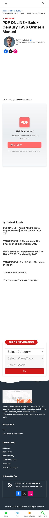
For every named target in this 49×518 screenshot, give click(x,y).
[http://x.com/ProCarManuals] (24, 493)
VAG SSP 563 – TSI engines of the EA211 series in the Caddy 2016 (21, 242)
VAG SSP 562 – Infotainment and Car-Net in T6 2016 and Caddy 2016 (23, 253)
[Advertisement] (24, 76)
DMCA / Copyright (10, 467)
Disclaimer (7, 463)
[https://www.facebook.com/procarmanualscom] (18, 493)
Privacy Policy (8, 456)
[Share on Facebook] (6, 51)
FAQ (4, 430)
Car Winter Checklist (15, 272)
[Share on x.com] (11, 51)
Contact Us (7, 452)
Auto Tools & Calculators (13, 434)
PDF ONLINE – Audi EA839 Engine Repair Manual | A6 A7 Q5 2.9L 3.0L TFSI (22, 231)
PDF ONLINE (9, 18)
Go (24, 371)
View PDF (16, 145)
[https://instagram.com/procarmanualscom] (30, 493)
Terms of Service (9, 460)
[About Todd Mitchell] (9, 42)
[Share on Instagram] (15, 51)
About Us (6, 448)
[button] (42, 3)
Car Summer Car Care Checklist (21, 280)
